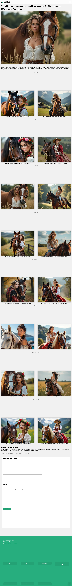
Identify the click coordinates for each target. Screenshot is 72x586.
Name (4, 473)
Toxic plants (27, 583)
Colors (66, 2)
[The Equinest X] (62, 564)
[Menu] (70, 2)
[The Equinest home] (6, 2)
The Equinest (27, 453)
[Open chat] (69, 583)
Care (61, 2)
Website (5, 484)
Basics (50, 2)
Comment (5, 462)
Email (4, 479)
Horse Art (13, 453)
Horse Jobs (44, 563)
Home (45, 2)
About (44, 583)
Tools (27, 563)
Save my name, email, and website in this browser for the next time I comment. (15, 489)
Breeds (55, 2)
